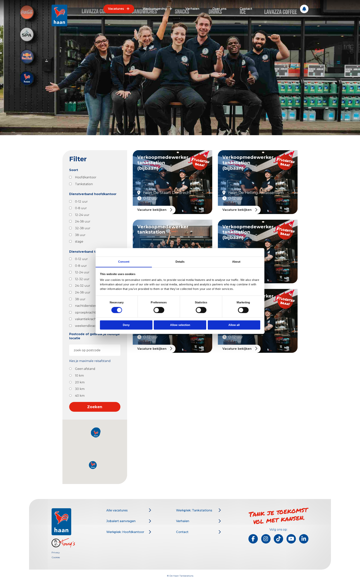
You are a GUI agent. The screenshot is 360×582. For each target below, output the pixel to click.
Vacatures (116, 9)
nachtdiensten (86, 306)
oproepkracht (85, 312)
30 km (80, 389)
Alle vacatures (117, 510)
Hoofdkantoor (85, 177)
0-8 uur (81, 208)
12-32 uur (82, 279)
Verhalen (192, 9)
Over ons (219, 9)
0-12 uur (81, 201)
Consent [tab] (123, 261)
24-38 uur (82, 221)
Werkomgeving (155, 9)
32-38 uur (82, 228)
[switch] (159, 310)
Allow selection (180, 324)
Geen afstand (85, 369)
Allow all (234, 324)
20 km (80, 382)
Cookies (56, 557)
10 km (79, 375)
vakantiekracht (86, 319)
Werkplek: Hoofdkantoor (125, 532)
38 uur (80, 235)
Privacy (56, 552)
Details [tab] (180, 261)
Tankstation (84, 184)
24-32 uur (82, 285)
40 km (80, 395)
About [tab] (236, 261)
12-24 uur (82, 215)
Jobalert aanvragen (121, 521)
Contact (246, 9)
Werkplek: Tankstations (194, 510)
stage (79, 241)
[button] (93, 465)
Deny (126, 324)
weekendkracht (87, 326)
